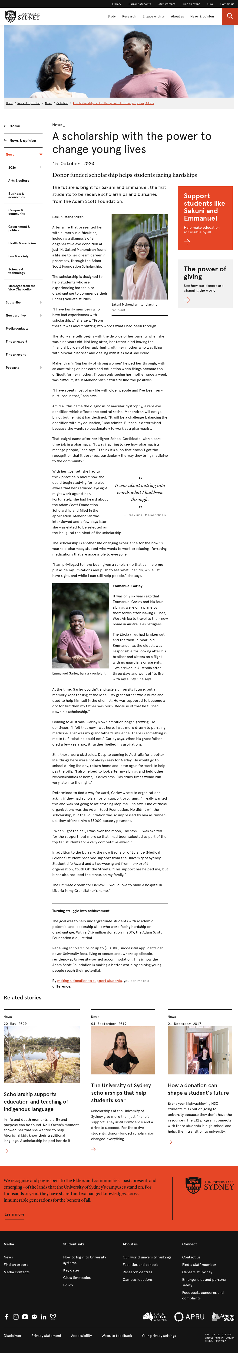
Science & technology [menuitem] (16, 271)
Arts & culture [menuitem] (18, 181)
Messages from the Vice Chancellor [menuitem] (22, 287)
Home (9, 103)
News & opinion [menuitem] (23, 140)
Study (112, 16)
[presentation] (42, 1082)
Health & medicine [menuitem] (22, 243)
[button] (230, 16)
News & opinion (202, 16)
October (62, 103)
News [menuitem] (10, 155)
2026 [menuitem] (12, 168)
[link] (116, 4)
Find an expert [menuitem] (16, 342)
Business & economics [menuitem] (16, 195)
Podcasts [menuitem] (12, 368)
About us (177, 16)
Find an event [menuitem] (16, 355)
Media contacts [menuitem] (17, 329)
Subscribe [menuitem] (13, 302)
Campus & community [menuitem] (16, 212)
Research (129, 16)
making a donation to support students (89, 980)
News (48, 103)
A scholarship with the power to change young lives (113, 103)
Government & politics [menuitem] (19, 228)
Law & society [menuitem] (18, 256)
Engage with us (154, 16)
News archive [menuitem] (16, 315)
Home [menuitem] (15, 126)
